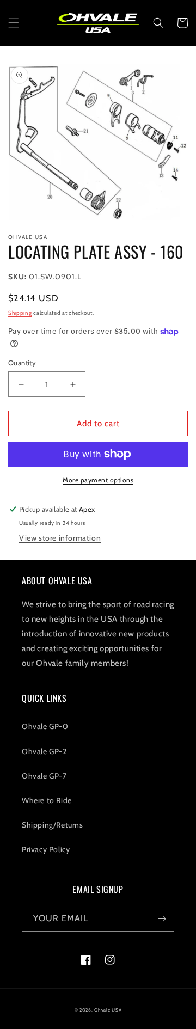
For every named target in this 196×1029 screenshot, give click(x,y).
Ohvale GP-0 (45, 726)
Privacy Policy (46, 849)
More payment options (98, 480)
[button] (14, 23)
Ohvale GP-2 (44, 751)
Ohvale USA (107, 1010)
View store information (60, 538)
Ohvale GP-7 (44, 776)
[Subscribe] (162, 919)
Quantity (22, 362)
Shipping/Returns (52, 825)
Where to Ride (47, 800)
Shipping (20, 312)
